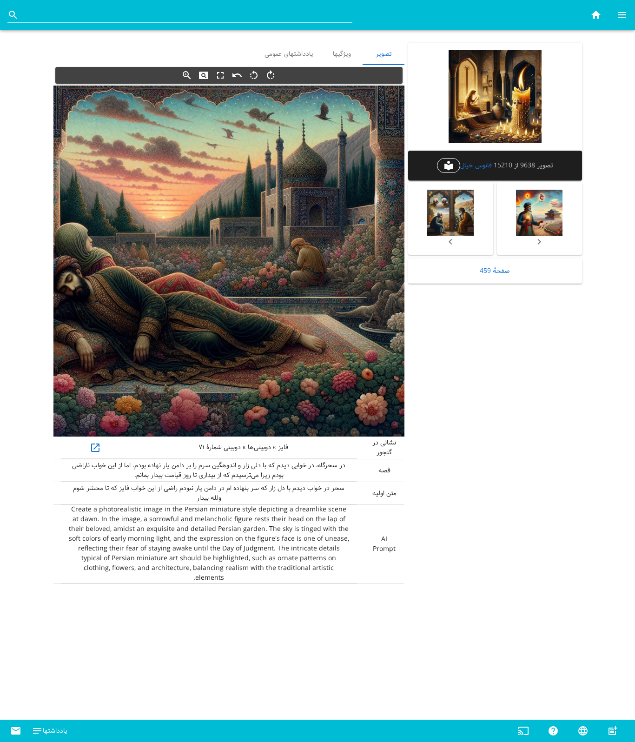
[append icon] (13, 14)
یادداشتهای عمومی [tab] (289, 54)
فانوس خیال (475, 165)
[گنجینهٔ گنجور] (596, 14)
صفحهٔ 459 (495, 271)
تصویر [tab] (383, 54)
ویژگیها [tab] (341, 54)
